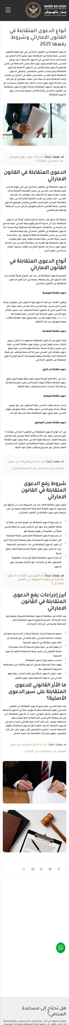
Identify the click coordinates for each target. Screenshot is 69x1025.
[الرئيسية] (46, 10)
